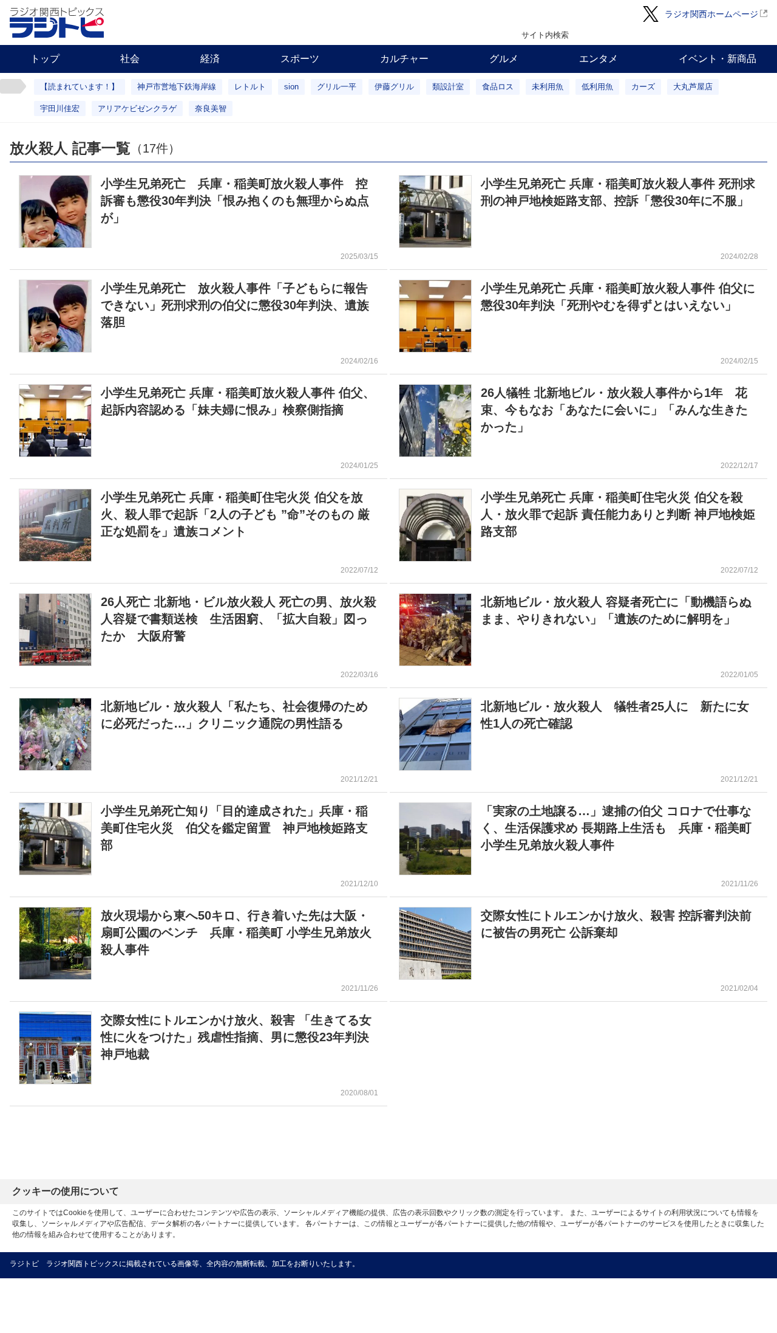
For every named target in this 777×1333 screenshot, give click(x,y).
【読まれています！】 (79, 86)
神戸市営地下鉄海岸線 (176, 86)
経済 (210, 58)
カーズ (643, 86)
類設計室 (448, 86)
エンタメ (598, 58)
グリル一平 (336, 86)
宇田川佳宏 (60, 108)
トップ (44, 58)
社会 (130, 58)
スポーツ (299, 58)
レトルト (250, 86)
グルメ (503, 58)
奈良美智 (210, 108)
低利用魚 (597, 86)
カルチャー (404, 58)
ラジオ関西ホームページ (711, 14)
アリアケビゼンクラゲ (137, 108)
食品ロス (498, 86)
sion (291, 86)
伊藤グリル (394, 86)
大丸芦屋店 (693, 86)
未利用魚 (547, 86)
